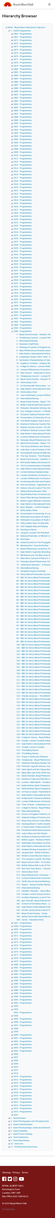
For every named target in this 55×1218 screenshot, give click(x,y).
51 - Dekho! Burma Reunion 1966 (31, 491)
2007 (15, 1057)
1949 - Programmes (22, 276)
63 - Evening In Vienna (26, 529)
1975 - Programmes (22, 948)
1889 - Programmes (22, 88)
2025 (15, 1114)
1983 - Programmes (22, 974)
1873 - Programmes (22, 46)
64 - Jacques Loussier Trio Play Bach (32, 532)
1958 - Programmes (22, 305)
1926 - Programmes (22, 206)
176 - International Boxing (28, 887)
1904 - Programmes (22, 136)
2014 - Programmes (22, 1079)
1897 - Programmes (22, 113)
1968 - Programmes (22, 926)
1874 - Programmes (22, 49)
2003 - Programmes (22, 1044)
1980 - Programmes (22, 964)
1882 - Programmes (22, 69)
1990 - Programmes (22, 996)
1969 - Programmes (22, 929)
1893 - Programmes (22, 101)
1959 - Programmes (22, 308)
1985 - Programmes (22, 980)
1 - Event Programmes (21, 30)
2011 (15, 1070)
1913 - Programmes (22, 165)
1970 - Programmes (22, 932)
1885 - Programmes (22, 78)
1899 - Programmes (22, 120)
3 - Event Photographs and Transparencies (30, 1121)
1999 (15, 1031)
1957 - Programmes (22, 302)
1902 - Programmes (22, 129)
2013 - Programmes (22, 1076)
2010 (15, 1067)
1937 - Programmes (22, 241)
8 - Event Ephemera (19, 1137)
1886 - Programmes (22, 81)
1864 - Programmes (22, 33)
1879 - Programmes (22, 65)
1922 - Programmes (22, 193)
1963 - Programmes (22, 321)
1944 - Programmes (22, 261)
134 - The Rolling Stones (27, 753)
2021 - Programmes (22, 1102)
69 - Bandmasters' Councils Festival (32, 545)
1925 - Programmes (22, 203)
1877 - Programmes (22, 59)
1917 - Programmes (22, 177)
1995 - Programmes (22, 1018)
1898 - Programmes (22, 117)
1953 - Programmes (22, 289)
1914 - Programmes (22, 168)
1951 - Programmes (22, 283)
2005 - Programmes (22, 1050)
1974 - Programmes (22, 945)
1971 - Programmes (22, 935)
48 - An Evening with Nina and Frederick (34, 481)
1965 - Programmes (22, 328)
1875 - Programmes (22, 53)
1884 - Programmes (22, 75)
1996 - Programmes (22, 1022)
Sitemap (6, 1172)
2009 (15, 1063)
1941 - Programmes (22, 251)
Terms (25, 1172)
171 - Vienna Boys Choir (27, 871)
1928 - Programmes (22, 212)
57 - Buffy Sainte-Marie (26, 510)
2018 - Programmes (22, 1092)
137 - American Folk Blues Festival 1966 (34, 763)
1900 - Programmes (22, 123)
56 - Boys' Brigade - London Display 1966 (35, 507)
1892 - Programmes (22, 97)
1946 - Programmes (22, 267)
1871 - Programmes (22, 40)
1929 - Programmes (22, 216)
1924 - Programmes (22, 200)
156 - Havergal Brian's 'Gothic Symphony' (35, 823)
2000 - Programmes (22, 1034)
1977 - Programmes (22, 954)
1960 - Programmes (22, 312)
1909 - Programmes (22, 152)
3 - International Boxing (26, 340)
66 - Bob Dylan (23, 539)
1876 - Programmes (22, 56)
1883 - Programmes (22, 72)
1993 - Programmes (22, 1012)
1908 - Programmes (22, 148)
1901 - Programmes (22, 126)
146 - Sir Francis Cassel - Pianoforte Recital (35, 791)
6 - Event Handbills (19, 1130)
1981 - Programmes (22, 967)
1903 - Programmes (22, 133)
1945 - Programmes (22, 264)
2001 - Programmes (22, 1038)
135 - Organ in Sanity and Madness (32, 756)
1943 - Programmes (22, 257)
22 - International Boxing (27, 398)
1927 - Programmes (22, 209)
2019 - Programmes (22, 1095)
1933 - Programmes (22, 228)
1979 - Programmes (22, 961)
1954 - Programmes (22, 292)
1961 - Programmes (22, 315)
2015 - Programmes (22, 1082)
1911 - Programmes (22, 158)
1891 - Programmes (22, 94)
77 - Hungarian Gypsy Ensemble (31, 571)
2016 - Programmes (22, 1086)
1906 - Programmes (22, 142)
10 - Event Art (17, 1143)
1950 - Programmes (22, 280)
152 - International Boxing (28, 811)
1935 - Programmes (22, 235)
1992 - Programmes (22, 1003)
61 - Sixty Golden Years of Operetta (32, 523)
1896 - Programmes (22, 110)
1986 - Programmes (22, 983)
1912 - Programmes (22, 161)
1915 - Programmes (22, 171)
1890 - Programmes (22, 91)
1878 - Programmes (22, 62)
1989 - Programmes (22, 993)
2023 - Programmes (22, 1108)
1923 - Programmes (22, 197)
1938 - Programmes (22, 245)
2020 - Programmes (22, 1098)
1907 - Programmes (22, 145)
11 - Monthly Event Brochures (24, 1146)
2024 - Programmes (22, 1111)
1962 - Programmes (22, 318)
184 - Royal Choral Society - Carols (31, 913)
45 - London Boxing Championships (32, 472)
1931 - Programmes (22, 222)
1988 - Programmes (22, 990)
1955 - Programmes (22, 296)
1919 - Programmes (22, 184)
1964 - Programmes (22, 325)
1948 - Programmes (22, 273)
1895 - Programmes (22, 107)
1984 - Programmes (22, 977)
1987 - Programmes (22, 987)
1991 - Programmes (22, 999)
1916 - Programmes (22, 174)
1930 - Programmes (22, 219)
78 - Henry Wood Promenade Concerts (33, 574)
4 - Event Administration (21, 1124)
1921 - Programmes (22, 190)
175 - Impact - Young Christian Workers (34, 884)
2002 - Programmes (22, 1041)
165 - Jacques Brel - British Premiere (33, 852)
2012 (15, 1073)
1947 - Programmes (22, 270)
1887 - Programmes (22, 85)
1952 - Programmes (22, 286)
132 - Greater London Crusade (30, 747)
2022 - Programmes (22, 1105)
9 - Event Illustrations (20, 1140)
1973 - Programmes (22, 942)
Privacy (16, 1172)
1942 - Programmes (22, 254)
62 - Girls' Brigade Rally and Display (32, 526)
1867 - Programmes (22, 37)
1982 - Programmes (22, 970)
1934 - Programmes (22, 232)
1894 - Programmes (22, 104)
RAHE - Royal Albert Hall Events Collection (26, 27)
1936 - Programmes (22, 238)
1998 (15, 1028)
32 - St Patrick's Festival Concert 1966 (33, 430)
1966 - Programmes (22, 331)
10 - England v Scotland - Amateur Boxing (35, 363)
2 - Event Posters (18, 1118)
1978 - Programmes (22, 958)
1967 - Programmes (22, 923)
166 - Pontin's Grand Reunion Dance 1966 (35, 855)
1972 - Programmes (22, 939)
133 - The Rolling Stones (27, 750)
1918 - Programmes (22, 181)
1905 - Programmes (22, 139)
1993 (15, 1006)
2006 (15, 1054)
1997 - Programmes (22, 1025)
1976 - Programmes (22, 951)
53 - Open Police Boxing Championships (34, 497)
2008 (15, 1060)
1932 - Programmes (22, 225)
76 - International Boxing (27, 568)
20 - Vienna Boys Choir (26, 392)
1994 (15, 1015)
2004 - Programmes (22, 1047)
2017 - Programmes (22, 1089)
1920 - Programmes (22, 187)
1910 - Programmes (22, 155)
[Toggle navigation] (49, 4)
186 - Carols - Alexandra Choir (30, 919)
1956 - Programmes (22, 299)
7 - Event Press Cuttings (21, 1134)
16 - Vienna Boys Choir (26, 382)
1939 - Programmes (22, 248)
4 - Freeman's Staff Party (27, 344)
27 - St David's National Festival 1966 (33, 414)
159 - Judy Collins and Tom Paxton (31, 833)
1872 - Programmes (22, 43)
